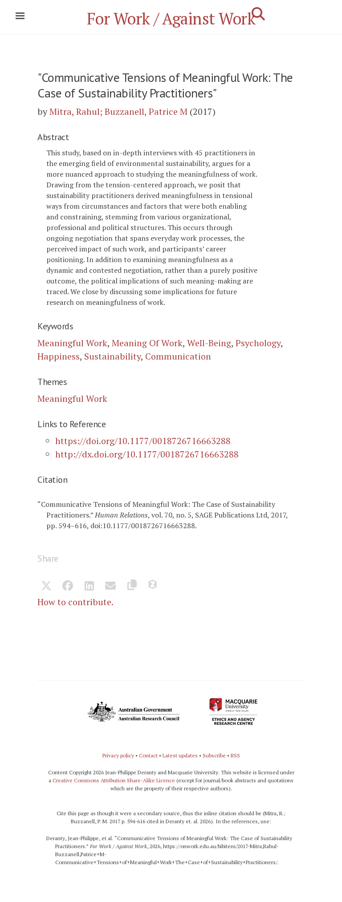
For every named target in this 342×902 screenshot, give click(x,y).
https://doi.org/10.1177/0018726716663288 (143, 441)
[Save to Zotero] (153, 586)
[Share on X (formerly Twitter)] (46, 586)
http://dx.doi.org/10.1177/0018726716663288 (147, 454)
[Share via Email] (110, 586)
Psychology (258, 343)
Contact (148, 755)
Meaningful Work (72, 343)
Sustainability (112, 356)
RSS (235, 755)
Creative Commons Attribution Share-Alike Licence (114, 780)
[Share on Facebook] (68, 586)
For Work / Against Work (171, 18)
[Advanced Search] (258, 13)
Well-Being (209, 343)
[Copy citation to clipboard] (132, 586)
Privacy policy (118, 755)
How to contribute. (75, 602)
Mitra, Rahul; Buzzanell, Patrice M (118, 111)
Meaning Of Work (147, 343)
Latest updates (180, 755)
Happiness (58, 356)
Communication (178, 356)
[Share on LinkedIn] (89, 586)
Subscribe (214, 755)
